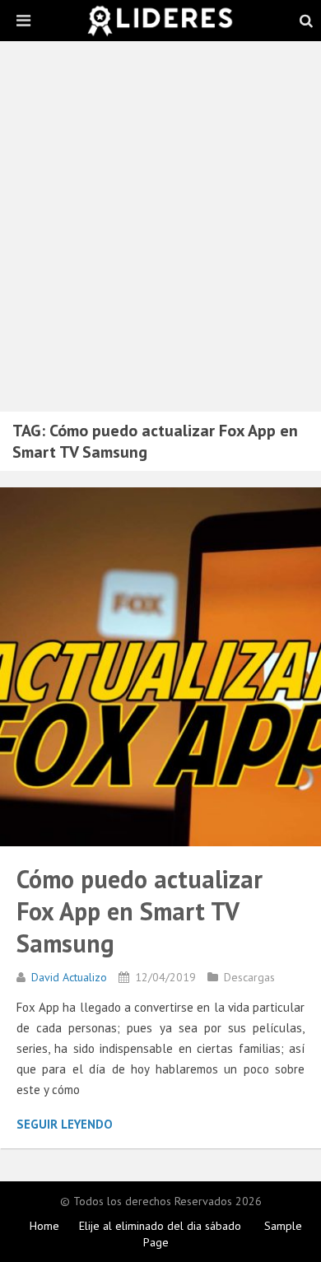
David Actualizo (69, 977)
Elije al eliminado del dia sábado (160, 1225)
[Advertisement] (160, 234)
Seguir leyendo (64, 1124)
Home (44, 1225)
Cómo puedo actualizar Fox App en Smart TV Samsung (139, 911)
